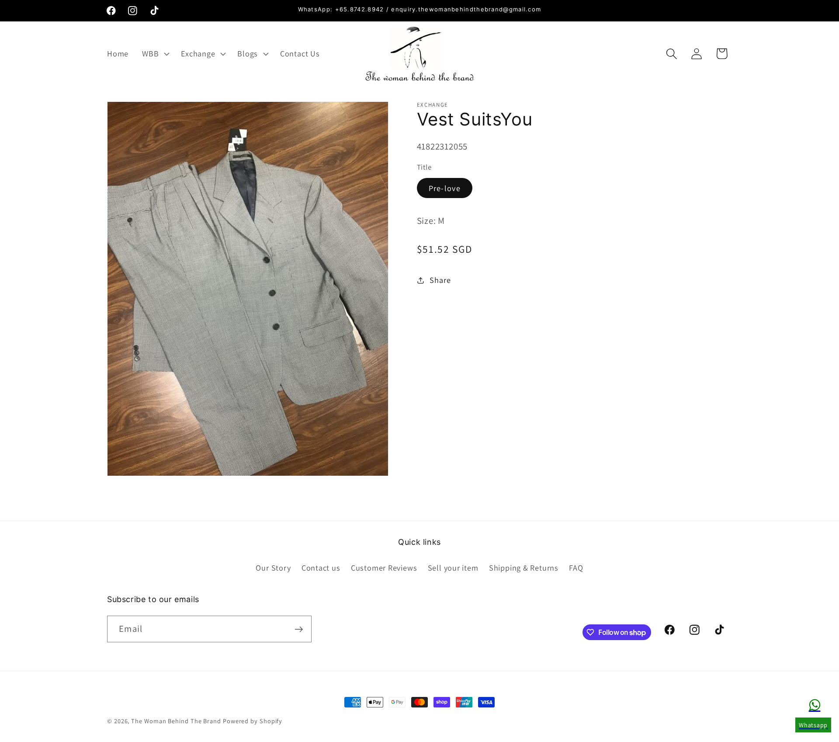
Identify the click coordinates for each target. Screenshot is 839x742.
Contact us (321, 567)
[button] (154, 54)
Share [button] (440, 280)
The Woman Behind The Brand (176, 721)
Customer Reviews (384, 567)
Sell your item (453, 567)
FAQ (576, 567)
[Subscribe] (298, 629)
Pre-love (445, 188)
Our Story (273, 567)
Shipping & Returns (523, 567)
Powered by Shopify (252, 721)
